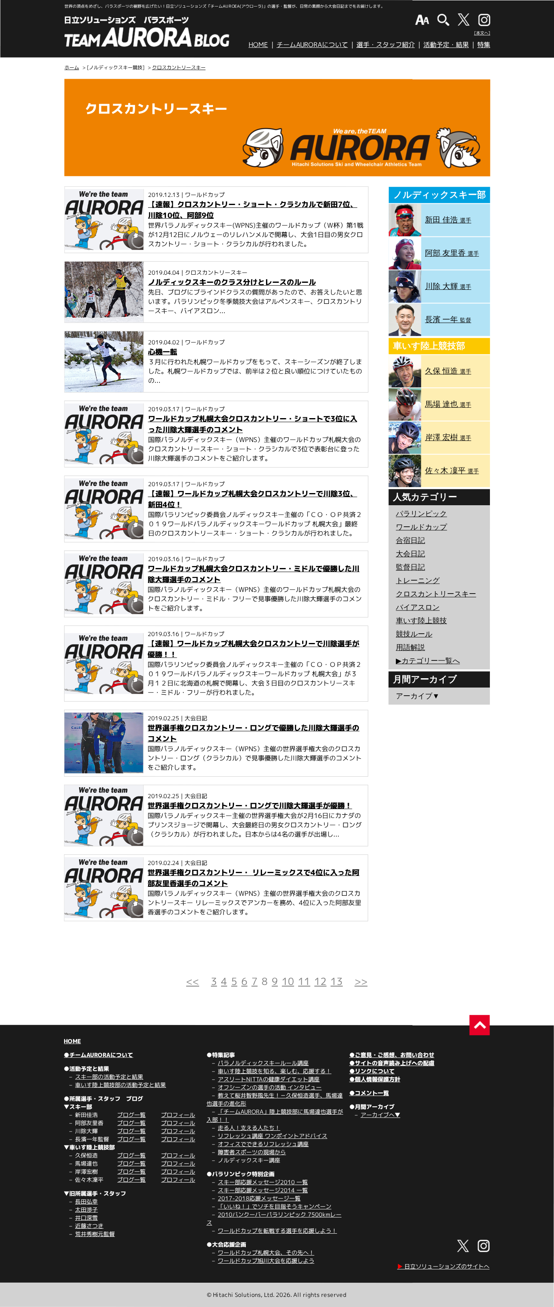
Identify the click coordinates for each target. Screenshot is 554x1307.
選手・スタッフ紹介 (385, 44)
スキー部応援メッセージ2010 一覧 (263, 1182)
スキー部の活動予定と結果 (109, 1077)
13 (337, 981)
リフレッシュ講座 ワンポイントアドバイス (272, 1136)
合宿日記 (410, 540)
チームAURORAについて (312, 44)
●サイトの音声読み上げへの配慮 (391, 1063)
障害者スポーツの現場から (252, 1152)
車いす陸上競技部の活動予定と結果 (120, 1085)
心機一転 (162, 352)
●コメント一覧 (369, 1093)
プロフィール (178, 1115)
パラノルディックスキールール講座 (263, 1063)
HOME (258, 44)
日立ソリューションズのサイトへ (443, 1266)
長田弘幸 (86, 1201)
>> (360, 981)
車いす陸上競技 (421, 621)
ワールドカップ (421, 527)
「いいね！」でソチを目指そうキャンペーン (274, 1206)
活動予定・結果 (446, 44)
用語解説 (410, 647)
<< (192, 981)
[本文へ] (482, 33)
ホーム (71, 67)
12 (320, 981)
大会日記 (410, 554)
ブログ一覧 (131, 1115)
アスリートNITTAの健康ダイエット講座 (269, 1079)
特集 (483, 44)
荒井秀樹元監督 (95, 1234)
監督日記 (410, 567)
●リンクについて (372, 1071)
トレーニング (418, 581)
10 (288, 981)
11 (304, 981)
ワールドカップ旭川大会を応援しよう (266, 1260)
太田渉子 (86, 1209)
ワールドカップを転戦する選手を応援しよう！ (277, 1230)
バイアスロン (418, 607)
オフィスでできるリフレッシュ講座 (263, 1144)
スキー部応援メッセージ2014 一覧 (263, 1190)
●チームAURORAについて (98, 1055)
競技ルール (414, 634)
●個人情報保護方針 (374, 1079)
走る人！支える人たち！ (249, 1128)
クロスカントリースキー (179, 67)
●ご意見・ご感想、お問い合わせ (391, 1055)
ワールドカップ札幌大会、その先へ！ (266, 1252)
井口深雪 (86, 1218)
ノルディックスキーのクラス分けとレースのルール (232, 282)
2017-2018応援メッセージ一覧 (259, 1198)
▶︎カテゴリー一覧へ (428, 661)
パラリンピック (421, 514)
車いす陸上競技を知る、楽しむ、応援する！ (274, 1071)
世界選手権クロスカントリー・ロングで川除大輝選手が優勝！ (250, 806)
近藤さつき (89, 1226)
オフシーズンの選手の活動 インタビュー (270, 1087)
